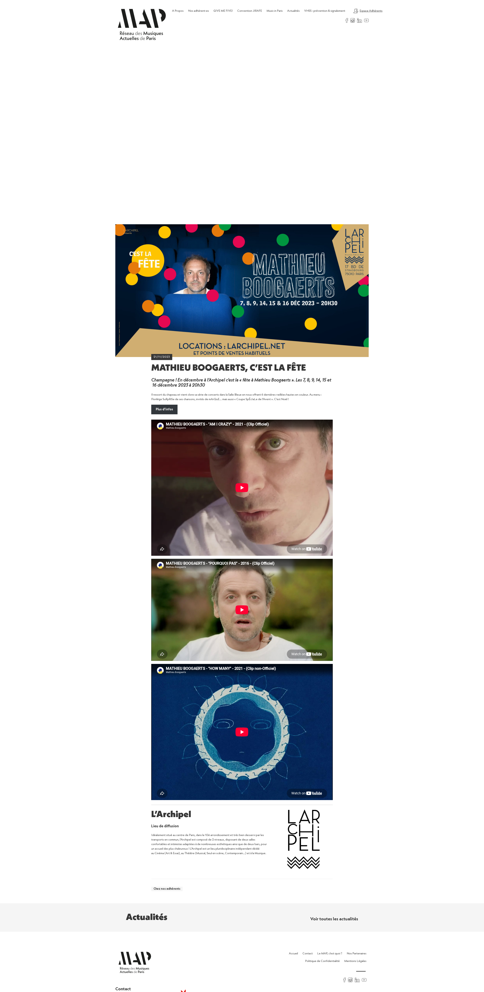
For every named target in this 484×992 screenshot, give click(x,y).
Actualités (293, 10)
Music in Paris (275, 10)
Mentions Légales (355, 961)
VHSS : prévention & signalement (324, 10)
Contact (307, 953)
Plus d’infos (164, 409)
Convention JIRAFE (249, 10)
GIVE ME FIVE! (223, 10)
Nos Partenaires (356, 953)
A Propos (178, 10)
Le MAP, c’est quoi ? (329, 953)
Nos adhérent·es (198, 10)
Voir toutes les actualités (334, 919)
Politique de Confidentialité (322, 961)
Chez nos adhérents (167, 888)
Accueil (293, 953)
